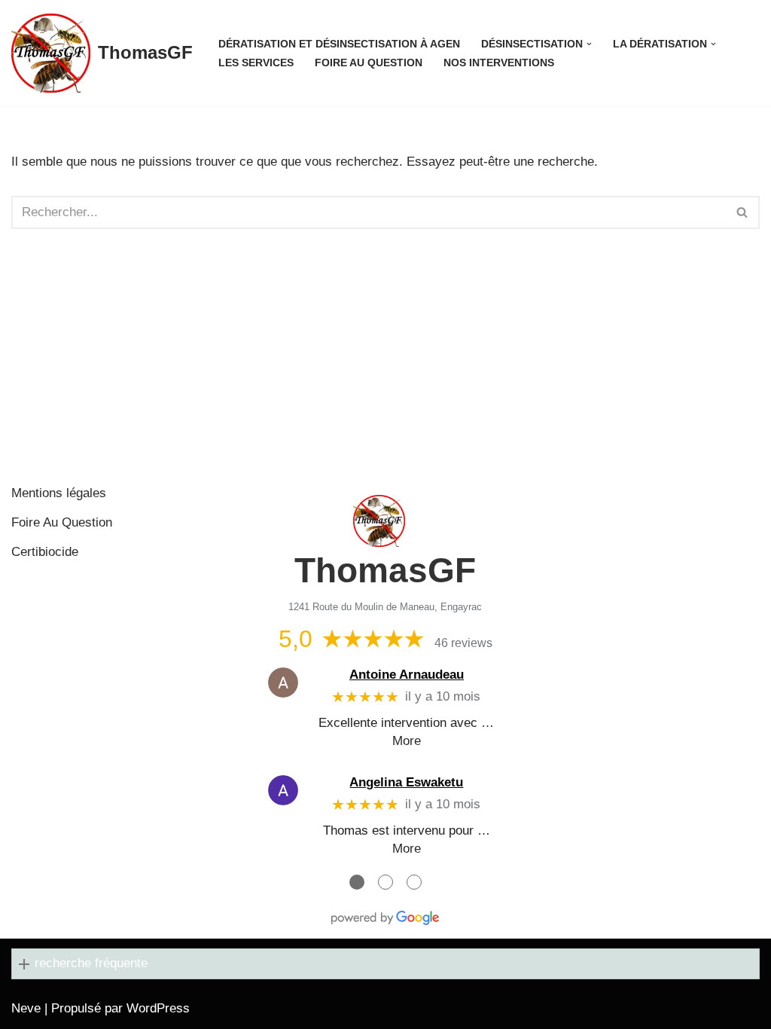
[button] (589, 44)
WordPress (158, 1008)
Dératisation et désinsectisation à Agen (339, 44)
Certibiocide (44, 552)
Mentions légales (58, 493)
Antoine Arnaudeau (406, 674)
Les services (256, 63)
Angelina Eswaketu (406, 782)
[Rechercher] (743, 212)
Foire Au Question (368, 63)
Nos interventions (498, 63)
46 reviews (463, 643)
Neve (26, 1008)
